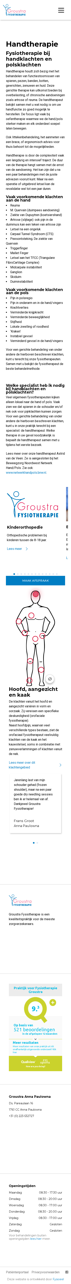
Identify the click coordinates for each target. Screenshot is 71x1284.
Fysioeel (58, 1279)
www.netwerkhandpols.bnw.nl (26, 472)
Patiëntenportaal (17, 1272)
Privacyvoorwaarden (46, 1272)
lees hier (36, 1239)
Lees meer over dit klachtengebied (22, 765)
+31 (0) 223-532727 (21, 1116)
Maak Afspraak (35, 580)
